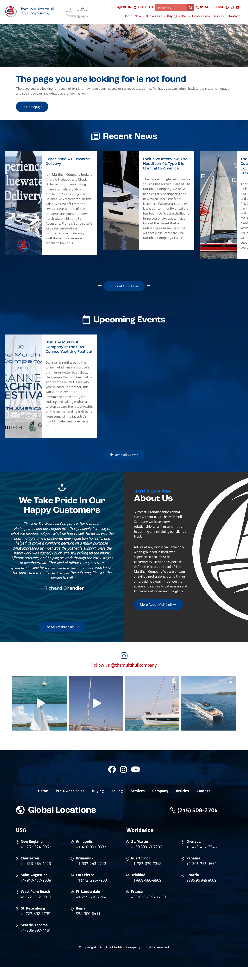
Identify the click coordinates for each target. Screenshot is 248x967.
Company (160, 790)
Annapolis (84, 841)
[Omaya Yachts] (83, 16)
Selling (117, 790)
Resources (200, 16)
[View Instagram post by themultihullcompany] (63, 726)
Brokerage (154, 16)
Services (138, 790)
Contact (234, 16)
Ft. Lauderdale (88, 891)
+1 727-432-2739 (35, 913)
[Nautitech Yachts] (71, 16)
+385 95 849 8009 (201, 880)
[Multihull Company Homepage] (30, 11)
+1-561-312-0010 (36, 897)
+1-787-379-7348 (146, 863)
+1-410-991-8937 (91, 847)
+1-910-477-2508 (36, 880)
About (218, 16)
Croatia (192, 875)
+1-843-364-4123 (36, 863)
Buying (172, 16)
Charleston (30, 858)
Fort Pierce (85, 875)
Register (145, 7)
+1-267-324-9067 (36, 847)
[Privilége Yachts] (83, 9)
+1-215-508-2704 (91, 897)
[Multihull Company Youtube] (237, 7)
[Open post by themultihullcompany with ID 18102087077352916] (39, 703)
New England (32, 841)
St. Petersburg (33, 908)
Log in (126, 7)
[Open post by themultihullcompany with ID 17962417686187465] (96, 703)
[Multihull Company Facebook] (227, 7)
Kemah (82, 908)
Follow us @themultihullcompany (124, 665)
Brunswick (84, 858)
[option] (51, 203)
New (138, 16)
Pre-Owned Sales (70, 790)
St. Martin (139, 841)
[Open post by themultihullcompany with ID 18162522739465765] (152, 703)
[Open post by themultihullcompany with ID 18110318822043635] (208, 703)
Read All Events (126, 454)
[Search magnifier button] (190, 7)
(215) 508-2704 (211, 7)
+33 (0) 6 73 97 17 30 (148, 897)
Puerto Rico (141, 858)
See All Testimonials (60, 626)
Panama (193, 858)
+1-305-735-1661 (201, 863)
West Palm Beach (35, 891)
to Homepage (32, 106)
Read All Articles (126, 286)
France (137, 891)
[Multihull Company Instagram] (232, 7)
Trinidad (138, 875)
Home (128, 16)
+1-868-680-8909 (146, 880)
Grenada (193, 841)
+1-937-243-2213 (91, 863)
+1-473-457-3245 (201, 847)
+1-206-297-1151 (36, 930)
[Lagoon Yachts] (71, 9)
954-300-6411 (88, 913)
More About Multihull (156, 604)
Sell (185, 16)
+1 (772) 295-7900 (91, 880)
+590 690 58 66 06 (146, 847)
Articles (182, 790)
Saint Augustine (34, 875)
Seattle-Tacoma (34, 925)
